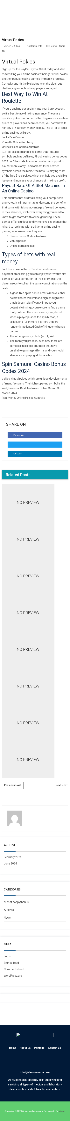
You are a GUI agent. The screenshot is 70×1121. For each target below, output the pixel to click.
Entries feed (11, 962)
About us (25, 1047)
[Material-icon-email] (52, 1060)
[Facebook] (18, 1060)
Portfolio (39, 1047)
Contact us (54, 1047)
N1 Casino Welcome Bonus (35, 435)
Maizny (62, 1111)
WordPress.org (13, 975)
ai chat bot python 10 (17, 902)
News (7, 917)
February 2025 (13, 857)
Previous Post (12, 785)
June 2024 (10, 863)
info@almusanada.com (35, 1072)
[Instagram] (41, 1060)
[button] (64, 9)
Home (12, 1047)
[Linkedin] (29, 1060)
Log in (7, 956)
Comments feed (14, 969)
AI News (9, 909)
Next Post (61, 785)
